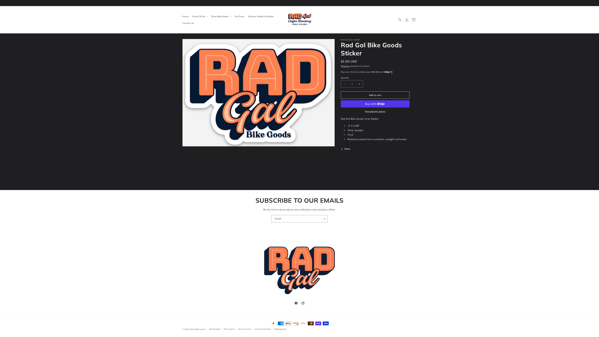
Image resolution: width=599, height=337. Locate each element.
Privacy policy (229, 329)
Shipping (345, 66)
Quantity (345, 77)
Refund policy (215, 329)
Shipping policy (280, 329)
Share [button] (347, 148)
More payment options (375, 111)
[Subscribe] (324, 218)
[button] (199, 16)
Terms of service (244, 329)
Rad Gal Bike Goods (198, 329)
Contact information (263, 329)
